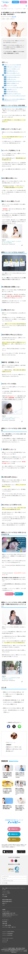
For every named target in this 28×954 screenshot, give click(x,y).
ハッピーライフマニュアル (7, 880)
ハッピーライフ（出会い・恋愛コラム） (9, 927)
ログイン (14, 839)
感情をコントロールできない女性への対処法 (13, 87)
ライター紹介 (4, 882)
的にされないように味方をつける (12, 93)
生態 (8, 18)
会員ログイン (4, 903)
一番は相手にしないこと (10, 89)
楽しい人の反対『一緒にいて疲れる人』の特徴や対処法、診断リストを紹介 (19, 808)
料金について (4, 894)
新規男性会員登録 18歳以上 (7, 901)
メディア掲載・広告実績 (6, 925)
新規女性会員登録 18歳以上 (7, 899)
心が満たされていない (10, 79)
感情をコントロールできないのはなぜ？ (12, 75)
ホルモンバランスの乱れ (10, 85)
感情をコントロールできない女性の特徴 (12, 64)
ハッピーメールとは (5, 891)
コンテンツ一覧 (5, 940)
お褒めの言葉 (4, 923)
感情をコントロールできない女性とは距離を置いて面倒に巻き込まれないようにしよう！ (14, 99)
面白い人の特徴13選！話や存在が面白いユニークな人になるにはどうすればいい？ (19, 791)
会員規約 (3, 909)
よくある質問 (4, 896)
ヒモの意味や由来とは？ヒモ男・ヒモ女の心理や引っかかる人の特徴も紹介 (7, 790)
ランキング (4, 878)
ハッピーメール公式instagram (7, 933)
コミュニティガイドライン (7, 916)
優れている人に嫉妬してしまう (12, 73)
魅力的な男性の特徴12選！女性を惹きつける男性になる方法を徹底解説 (7, 775)
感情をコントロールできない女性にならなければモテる (14, 96)
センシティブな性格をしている (12, 68)
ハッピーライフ (18, 8)
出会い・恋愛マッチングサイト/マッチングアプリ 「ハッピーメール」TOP (13, 889)
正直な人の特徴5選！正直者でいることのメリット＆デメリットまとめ (20, 775)
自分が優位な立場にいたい (11, 71)
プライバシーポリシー (6, 911)
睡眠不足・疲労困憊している (11, 83)
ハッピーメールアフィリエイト (7, 938)
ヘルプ (3, 905)
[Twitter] (14, 726)
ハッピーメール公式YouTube (7, 935)
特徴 (24, 8)
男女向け (12, 18)
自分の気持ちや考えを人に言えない (12, 81)
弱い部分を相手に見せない (11, 91)
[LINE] (19, 726)
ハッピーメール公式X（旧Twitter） (8, 931)
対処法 (3, 18)
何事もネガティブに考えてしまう (12, 66)
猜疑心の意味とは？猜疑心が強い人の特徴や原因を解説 (7, 807)
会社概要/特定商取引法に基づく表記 (8, 913)
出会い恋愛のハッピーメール (7, 8)
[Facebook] (8, 726)
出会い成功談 (4, 921)
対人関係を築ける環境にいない (12, 77)
